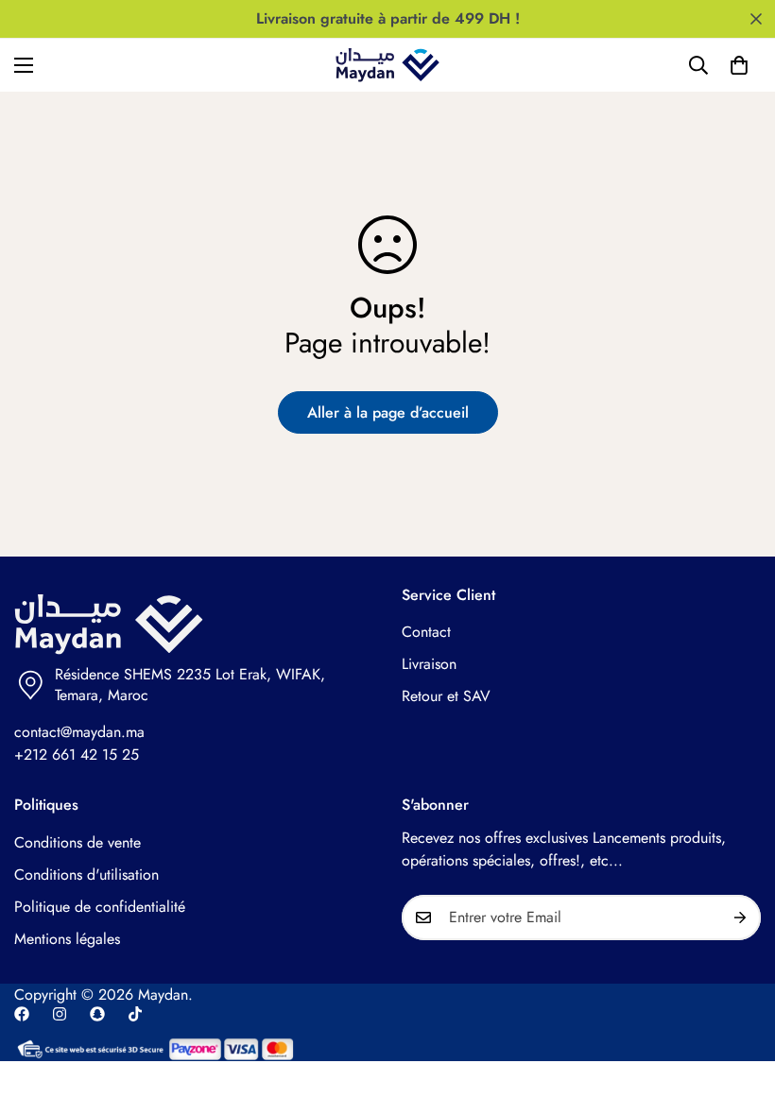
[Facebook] (21, 1013)
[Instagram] (59, 1013)
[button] (739, 65)
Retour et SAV (446, 696)
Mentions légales (67, 939)
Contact (426, 632)
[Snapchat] (97, 1013)
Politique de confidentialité (99, 907)
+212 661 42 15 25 (76, 754)
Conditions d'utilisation (86, 874)
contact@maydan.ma (79, 732)
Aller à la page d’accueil (388, 412)
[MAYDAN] (387, 65)
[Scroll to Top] (738, 1012)
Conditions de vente (77, 842)
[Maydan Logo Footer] (193, 625)
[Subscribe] (740, 917)
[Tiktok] (135, 1013)
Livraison (429, 664)
